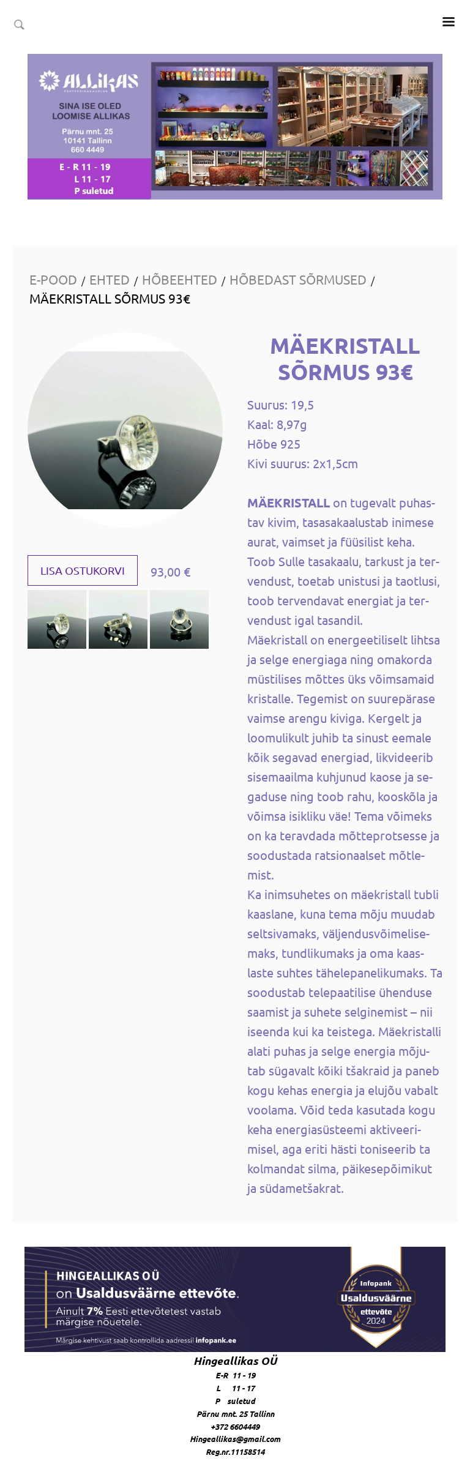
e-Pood (53, 279)
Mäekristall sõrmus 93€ (109, 298)
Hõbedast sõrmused (298, 279)
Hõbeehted (179, 279)
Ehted (109, 279)
